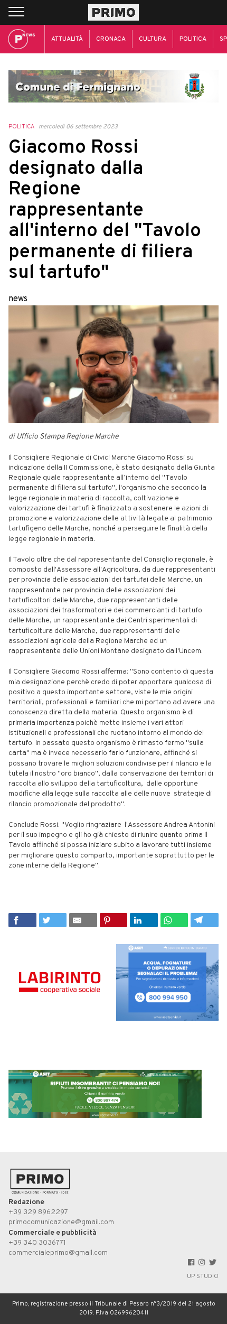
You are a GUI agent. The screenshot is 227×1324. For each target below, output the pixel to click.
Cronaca (111, 39)
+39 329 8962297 (38, 1212)
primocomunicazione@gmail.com (61, 1222)
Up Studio (203, 1276)
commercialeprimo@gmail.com (58, 1252)
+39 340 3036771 (37, 1242)
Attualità (67, 39)
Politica (192, 39)
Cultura (152, 39)
